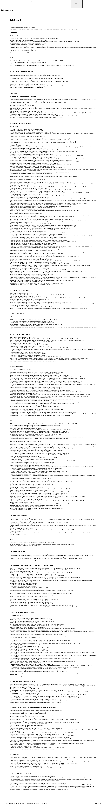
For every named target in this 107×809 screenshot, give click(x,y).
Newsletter (44, 803)
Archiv (15, 803)
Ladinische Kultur (7, 10)
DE (76, 4)
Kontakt (11, 803)
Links (6, 803)
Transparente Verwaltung (33, 803)
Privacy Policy (21, 803)
